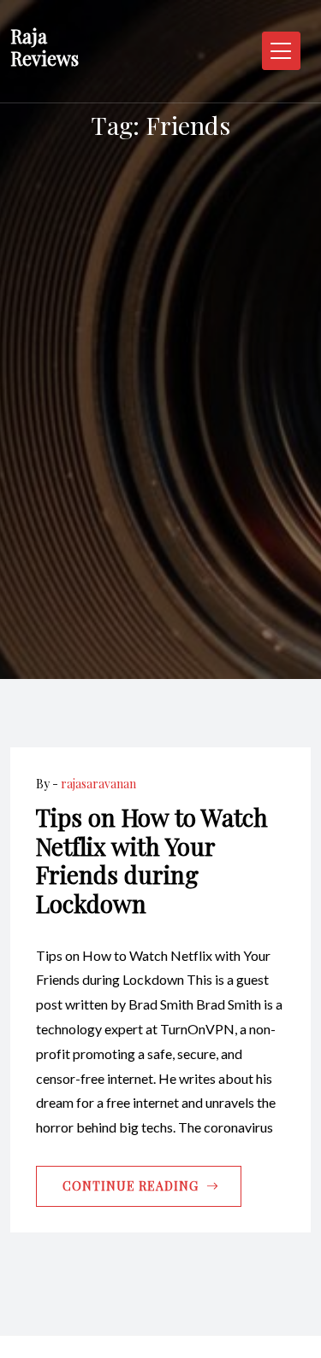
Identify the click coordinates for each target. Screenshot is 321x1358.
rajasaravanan (98, 784)
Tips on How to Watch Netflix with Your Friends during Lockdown (152, 860)
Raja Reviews (44, 47)
